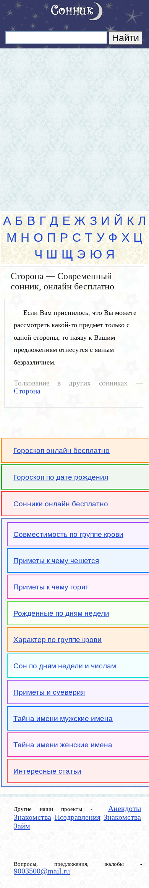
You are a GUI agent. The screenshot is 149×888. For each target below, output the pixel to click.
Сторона (27, 391)
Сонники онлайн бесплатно (60, 504)
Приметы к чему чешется (56, 561)
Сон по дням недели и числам (64, 666)
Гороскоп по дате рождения (60, 477)
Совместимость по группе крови (68, 534)
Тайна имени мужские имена (63, 719)
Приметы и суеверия (49, 692)
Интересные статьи (47, 771)
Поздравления (77, 817)
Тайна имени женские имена (62, 745)
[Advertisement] (74, 126)
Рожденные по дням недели (61, 613)
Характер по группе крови (57, 640)
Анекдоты (124, 808)
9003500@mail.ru (42, 871)
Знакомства (32, 817)
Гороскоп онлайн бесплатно (61, 450)
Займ (22, 826)
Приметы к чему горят (51, 587)
